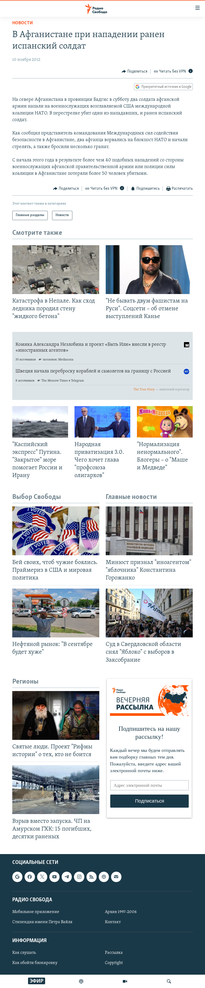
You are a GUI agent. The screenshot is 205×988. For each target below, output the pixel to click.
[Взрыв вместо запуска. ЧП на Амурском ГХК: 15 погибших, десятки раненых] (55, 789)
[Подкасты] (104, 877)
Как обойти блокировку (34, 963)
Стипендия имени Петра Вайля (42, 922)
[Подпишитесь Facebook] (30, 877)
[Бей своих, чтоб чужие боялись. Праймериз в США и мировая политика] (55, 530)
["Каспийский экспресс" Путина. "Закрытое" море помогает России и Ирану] (40, 422)
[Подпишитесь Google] (17, 877)
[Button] (134, 71)
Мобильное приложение (35, 912)
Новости (22, 23)
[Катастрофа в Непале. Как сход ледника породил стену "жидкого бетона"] (55, 269)
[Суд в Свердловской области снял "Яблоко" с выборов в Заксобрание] (149, 613)
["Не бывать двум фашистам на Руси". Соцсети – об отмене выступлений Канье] (149, 269)
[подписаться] (116, 877)
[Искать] (169, 981)
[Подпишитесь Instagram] (79, 877)
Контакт (113, 922)
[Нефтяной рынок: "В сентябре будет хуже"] (55, 613)
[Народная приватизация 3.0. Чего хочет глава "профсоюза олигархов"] (102, 422)
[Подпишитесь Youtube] (54, 877)
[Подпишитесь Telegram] (67, 877)
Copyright (114, 963)
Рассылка (114, 953)
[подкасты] (81, 981)
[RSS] (91, 877)
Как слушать (24, 953)
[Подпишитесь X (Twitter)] (42, 877)
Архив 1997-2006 (121, 912)
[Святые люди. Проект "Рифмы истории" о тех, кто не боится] (55, 715)
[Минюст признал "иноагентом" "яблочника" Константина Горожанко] (149, 530)
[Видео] (125, 981)
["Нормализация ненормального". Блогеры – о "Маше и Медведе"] (165, 422)
